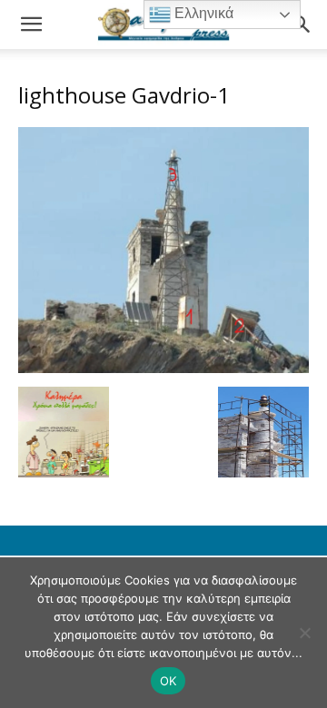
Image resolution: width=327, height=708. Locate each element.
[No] (304, 633)
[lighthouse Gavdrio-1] (163, 368)
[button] (31, 24)
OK (168, 681)
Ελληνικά (202, 13)
